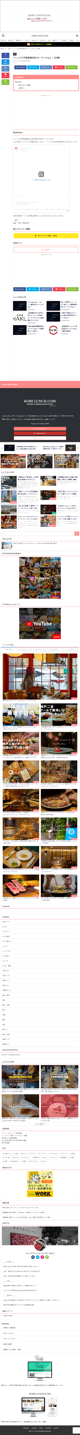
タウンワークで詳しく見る (47, 235)
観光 (73, 1153)
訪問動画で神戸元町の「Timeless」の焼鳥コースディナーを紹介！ (24, 1212)
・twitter (40, 1428)
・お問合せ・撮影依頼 (8, 1327)
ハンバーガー (6, 951)
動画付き (36, 1157)
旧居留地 (64, 1157)
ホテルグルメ (34, 1161)
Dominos (18, 82)
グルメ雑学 (6, 936)
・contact (55, 1428)
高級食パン (6, 1044)
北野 (6, 1161)
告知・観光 (6, 995)
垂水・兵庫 (6, 1005)
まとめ (49, 40)
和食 (3, 1000)
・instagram (25, 1428)
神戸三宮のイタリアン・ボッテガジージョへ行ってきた (20, 1207)
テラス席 (7, 1157)
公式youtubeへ (41, 433)
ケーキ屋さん (63, 40)
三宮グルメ (6, 970)
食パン (46, 1157)
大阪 (3, 1014)
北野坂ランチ (6, 990)
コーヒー (5, 946)
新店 (15, 54)
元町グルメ (6, 980)
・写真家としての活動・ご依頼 (11, 1349)
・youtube (33, 1428)
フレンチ (5, 961)
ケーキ (34, 1153)
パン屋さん (6, 956)
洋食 (3, 1024)
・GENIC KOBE (7, 1315)
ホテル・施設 (6, 965)
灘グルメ (5, 1029)
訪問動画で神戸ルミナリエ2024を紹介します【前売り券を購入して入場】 (26, 1217)
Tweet (5, 63)
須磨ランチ (55, 40)
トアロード (43, 1153)
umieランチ (6, 921)
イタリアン (6, 931)
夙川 (3, 1010)
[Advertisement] (46, 111)
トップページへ (41, 438)
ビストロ (24, 1153)
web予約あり (15, 1161)
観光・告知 (6, 1034)
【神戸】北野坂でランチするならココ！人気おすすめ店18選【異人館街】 (35, 543)
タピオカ (16, 1157)
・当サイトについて (8, 1333)
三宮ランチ (6, 975)
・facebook (47, 1428)
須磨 (72, 1157)
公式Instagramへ (41, 428)
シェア (5, 56)
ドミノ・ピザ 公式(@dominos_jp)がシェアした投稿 (32, 209)
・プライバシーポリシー (9, 1338)
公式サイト (22, 88)
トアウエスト (54, 1153)
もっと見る (39, 1124)
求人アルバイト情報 (24, 85)
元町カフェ (8, 1153)
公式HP (47, 249)
